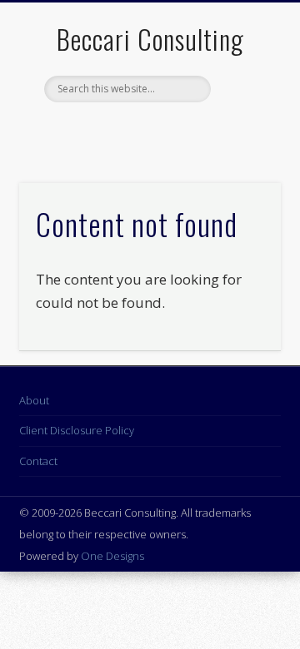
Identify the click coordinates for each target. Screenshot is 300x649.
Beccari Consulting (150, 38)
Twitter (131, 130)
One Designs (112, 555)
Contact (38, 460)
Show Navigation (241, 149)
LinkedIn (165, 130)
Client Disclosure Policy (76, 430)
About (34, 400)
